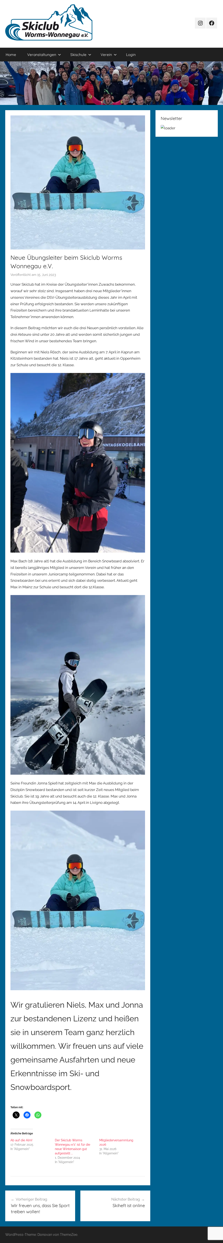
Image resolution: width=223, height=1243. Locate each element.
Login (131, 54)
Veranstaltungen (41, 54)
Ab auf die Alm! (21, 1140)
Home (11, 54)
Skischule (78, 54)
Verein (106, 54)
